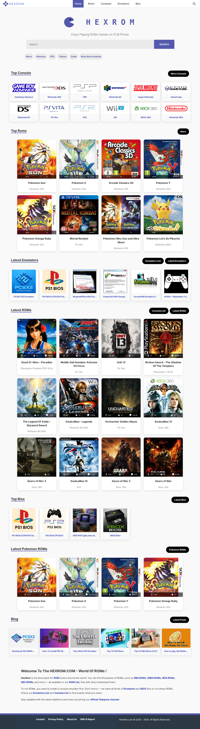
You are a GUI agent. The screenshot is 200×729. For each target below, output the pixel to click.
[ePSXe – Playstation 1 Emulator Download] (176, 281)
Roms (91, 3)
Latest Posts (179, 619)
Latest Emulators (177, 261)
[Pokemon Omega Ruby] (36, 223)
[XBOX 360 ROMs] (146, 108)
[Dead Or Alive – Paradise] (36, 347)
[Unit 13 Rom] (121, 347)
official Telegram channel (104, 699)
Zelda (74, 56)
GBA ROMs (140, 677)
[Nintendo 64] (115, 88)
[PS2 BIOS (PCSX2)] (54, 520)
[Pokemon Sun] (36, 166)
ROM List (74, 682)
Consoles (106, 3)
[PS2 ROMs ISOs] (85, 108)
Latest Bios (180, 499)
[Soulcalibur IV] (163, 406)
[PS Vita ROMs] (54, 108)
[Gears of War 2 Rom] (121, 464)
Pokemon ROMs (177, 549)
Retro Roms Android (91, 56)
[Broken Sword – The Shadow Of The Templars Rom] (163, 347)
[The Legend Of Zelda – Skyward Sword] (36, 406)
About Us (72, 719)
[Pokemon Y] (163, 166)
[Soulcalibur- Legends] (78, 406)
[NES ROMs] (176, 108)
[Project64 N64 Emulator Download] (115, 281)
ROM (56, 677)
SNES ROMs (154, 677)
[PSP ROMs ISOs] (85, 88)
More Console (178, 73)
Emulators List (153, 261)
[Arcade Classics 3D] (121, 166)
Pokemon (41, 56)
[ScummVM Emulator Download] (146, 281)
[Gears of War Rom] (163, 464)
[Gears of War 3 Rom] (36, 464)
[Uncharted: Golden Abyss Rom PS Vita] (121, 406)
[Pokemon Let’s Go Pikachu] (163, 223)
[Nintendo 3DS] (54, 88)
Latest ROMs (179, 310)
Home (78, 3)
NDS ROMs (168, 677)
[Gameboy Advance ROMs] (24, 88)
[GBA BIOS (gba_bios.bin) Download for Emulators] (85, 520)
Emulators (123, 3)
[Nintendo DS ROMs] (24, 108)
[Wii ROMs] (115, 108)
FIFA (52, 56)
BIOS (143, 688)
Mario (29, 56)
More (183, 131)
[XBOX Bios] (115, 520)
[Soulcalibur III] (78, 464)
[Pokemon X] (78, 166)
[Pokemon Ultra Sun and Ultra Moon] (121, 223)
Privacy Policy (55, 719)
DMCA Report (87, 719)
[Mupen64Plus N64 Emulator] (85, 281)
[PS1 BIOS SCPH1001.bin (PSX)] (54, 281)
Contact (40, 719)
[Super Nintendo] (146, 88)
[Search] (194, 3)
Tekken (62, 56)
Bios (138, 3)
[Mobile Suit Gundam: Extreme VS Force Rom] (78, 347)
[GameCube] (176, 88)
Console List (158, 310)
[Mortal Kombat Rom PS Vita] (78, 223)
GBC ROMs (27, 682)
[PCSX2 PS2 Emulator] (24, 281)
